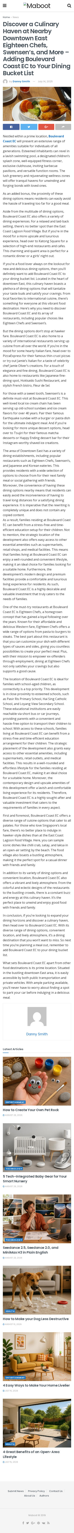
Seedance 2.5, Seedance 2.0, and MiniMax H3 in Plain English (30, 1250)
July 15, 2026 (11, 1462)
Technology (14, 1168)
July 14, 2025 (45, 81)
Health (10, 1311)
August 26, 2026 (13, 1115)
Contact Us (56, 1491)
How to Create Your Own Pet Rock (31, 1109)
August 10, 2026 (13, 1324)
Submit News (16, 1491)
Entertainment (15, 1102)
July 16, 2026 (11, 1390)
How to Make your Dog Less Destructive (36, 1318)
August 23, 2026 (13, 1257)
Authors (44, 1495)
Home (6, 17)
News (16, 17)
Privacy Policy (36, 1491)
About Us (29, 1495)
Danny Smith (21, 81)
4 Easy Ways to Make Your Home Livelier (36, 1385)
